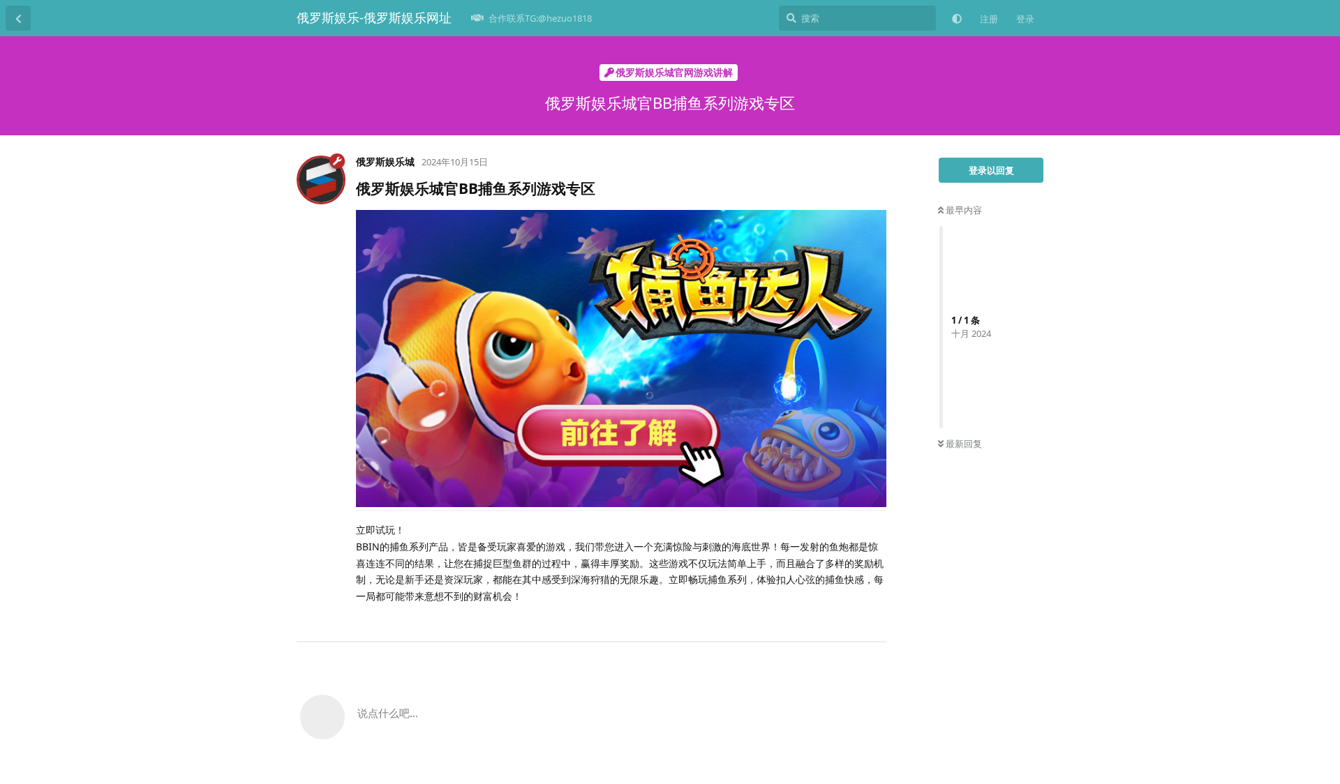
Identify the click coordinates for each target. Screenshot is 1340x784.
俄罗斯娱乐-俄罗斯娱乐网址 (374, 17)
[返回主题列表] (18, 18)
